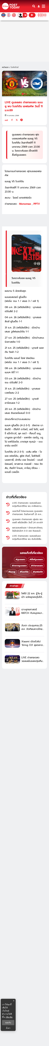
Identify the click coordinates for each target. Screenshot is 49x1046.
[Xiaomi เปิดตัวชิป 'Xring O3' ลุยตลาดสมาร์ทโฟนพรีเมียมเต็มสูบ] (12, 643)
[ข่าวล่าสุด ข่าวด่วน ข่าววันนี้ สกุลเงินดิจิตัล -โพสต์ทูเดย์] (11, 6)
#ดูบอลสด (20, 559)
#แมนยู (11, 571)
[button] (38, 6)
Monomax (25, 204)
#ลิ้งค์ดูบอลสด (36, 559)
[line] (21, 120)
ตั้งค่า (8, 1028)
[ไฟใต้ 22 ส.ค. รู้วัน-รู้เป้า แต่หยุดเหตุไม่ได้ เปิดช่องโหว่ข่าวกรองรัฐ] (12, 595)
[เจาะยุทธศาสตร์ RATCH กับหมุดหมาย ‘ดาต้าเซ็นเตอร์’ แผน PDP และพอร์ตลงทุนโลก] (12, 611)
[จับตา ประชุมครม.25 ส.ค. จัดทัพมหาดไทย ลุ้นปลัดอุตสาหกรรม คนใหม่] (12, 627)
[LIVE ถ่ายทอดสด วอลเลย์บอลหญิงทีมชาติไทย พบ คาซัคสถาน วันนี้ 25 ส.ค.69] (12, 659)
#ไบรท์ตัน (24, 571)
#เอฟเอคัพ (38, 571)
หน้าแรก (5, 67)
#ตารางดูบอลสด (19, 565)
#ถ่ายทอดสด (37, 565)
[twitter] (17, 120)
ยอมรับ (8, 1022)
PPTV (36, 204)
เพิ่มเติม (9, 1017)
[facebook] (12, 120)
